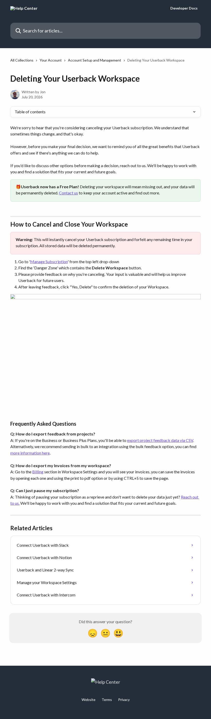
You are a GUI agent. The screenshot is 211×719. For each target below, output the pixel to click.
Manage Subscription (49, 261)
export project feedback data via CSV (160, 440)
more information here (30, 452)
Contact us (68, 192)
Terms (107, 699)
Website (88, 699)
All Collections (21, 60)
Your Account (51, 60)
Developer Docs (184, 8)
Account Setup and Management (94, 60)
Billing (37, 471)
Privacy (124, 699)
